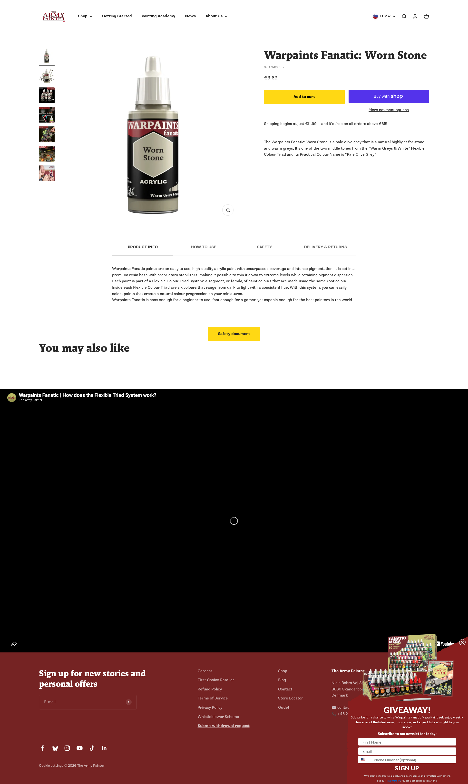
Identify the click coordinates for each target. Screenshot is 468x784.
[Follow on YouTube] (79, 748)
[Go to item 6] (47, 154)
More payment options (389, 109)
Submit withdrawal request (224, 725)
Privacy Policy (210, 707)
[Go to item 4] (47, 115)
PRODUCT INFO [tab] (143, 247)
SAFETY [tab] (264, 247)
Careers (205, 671)
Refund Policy (210, 689)
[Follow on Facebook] (42, 748)
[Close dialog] (462, 642)
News (190, 16)
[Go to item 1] (47, 57)
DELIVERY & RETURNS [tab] (325, 247)
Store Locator (290, 698)
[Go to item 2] (47, 76)
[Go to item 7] (47, 173)
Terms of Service (213, 698)
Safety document (234, 333)
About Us (214, 16)
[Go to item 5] (47, 134)
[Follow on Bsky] (54, 748)
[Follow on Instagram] (67, 748)
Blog (282, 680)
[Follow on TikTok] (92, 748)
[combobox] (365, 759)
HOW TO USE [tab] (203, 247)
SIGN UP (407, 768)
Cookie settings (51, 766)
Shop (83, 16)
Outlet (283, 707)
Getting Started (117, 16)
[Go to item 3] (47, 96)
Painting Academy (158, 16)
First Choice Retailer (216, 680)
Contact (285, 689)
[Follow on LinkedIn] (104, 748)
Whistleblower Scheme (218, 716)
